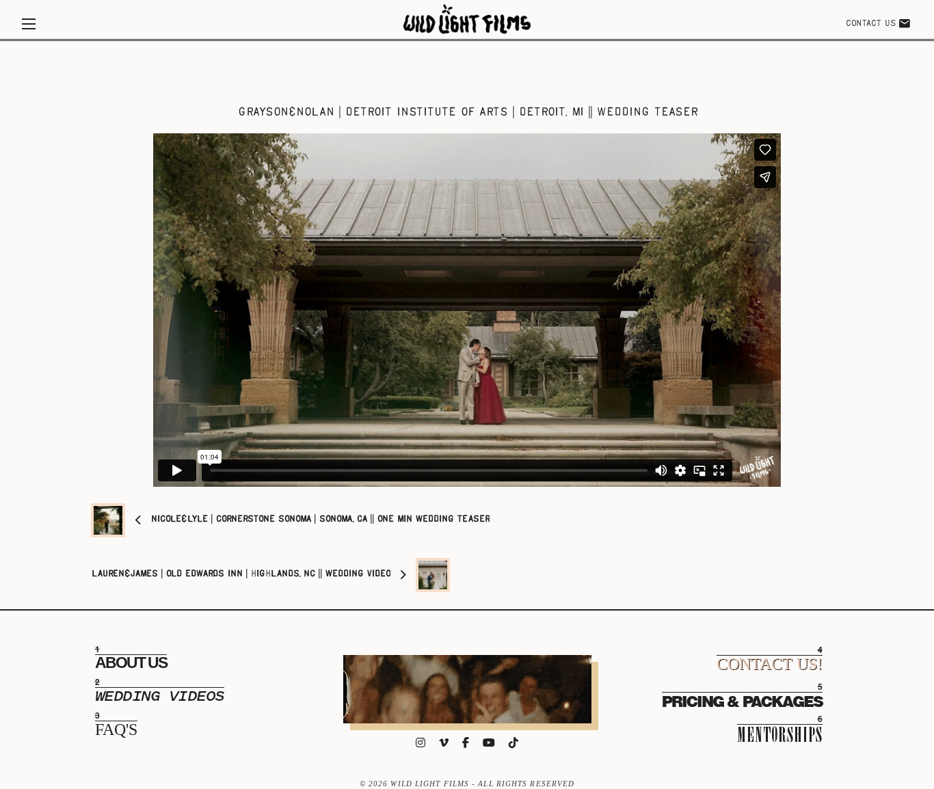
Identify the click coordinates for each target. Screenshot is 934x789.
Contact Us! (770, 664)
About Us (131, 662)
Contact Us (870, 24)
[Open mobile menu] (29, 23)
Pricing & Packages (742, 700)
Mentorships (780, 734)
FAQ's (116, 729)
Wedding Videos (159, 696)
